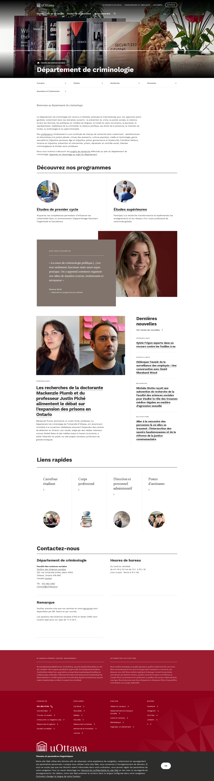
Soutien (44, 729)
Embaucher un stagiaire (49, 720)
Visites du (118, 706)
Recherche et (83, 729)
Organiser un (120, 727)
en (165, 14)
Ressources (46, 724)
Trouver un (44, 715)
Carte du (117, 718)
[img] (45, 5)
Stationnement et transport (121, 712)
